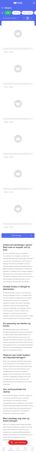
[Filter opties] (2, 12)
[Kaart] (24, 18)
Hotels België (27, 13)
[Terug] (2, 8)
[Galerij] (27, 18)
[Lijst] (31, 18)
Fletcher (16, 13)
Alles (7, 13)
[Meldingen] (33, 2)
